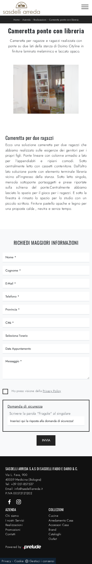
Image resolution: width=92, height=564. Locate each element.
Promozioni (13, 529)
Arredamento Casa (61, 520)
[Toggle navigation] (84, 7)
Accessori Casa (59, 525)
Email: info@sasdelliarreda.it (24, 489)
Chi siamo (12, 515)
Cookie (19, 561)
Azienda (26, 20)
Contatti (10, 534)
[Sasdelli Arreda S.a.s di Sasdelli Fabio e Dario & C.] (21, 8)
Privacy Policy (52, 391)
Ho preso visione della (36, 391)
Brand (52, 529)
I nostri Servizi (14, 520)
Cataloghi (55, 534)
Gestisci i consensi (41, 561)
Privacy (6, 561)
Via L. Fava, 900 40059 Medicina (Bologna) (23, 477)
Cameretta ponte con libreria (64, 20)
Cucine (53, 515)
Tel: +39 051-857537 (19, 484)
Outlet (53, 539)
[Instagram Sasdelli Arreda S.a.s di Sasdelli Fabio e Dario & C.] (18, 501)
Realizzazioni (39, 20)
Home (16, 20)
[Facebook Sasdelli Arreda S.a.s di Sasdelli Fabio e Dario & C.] (10, 501)
